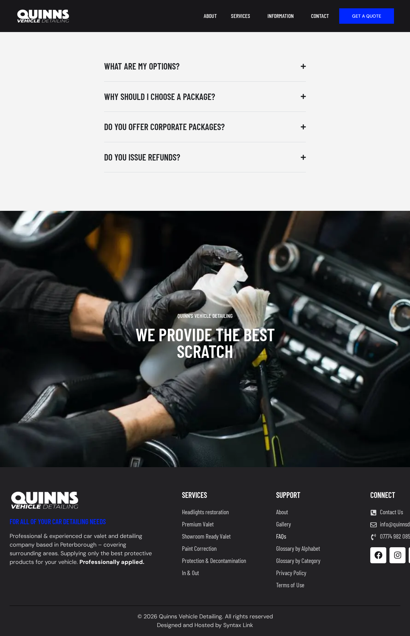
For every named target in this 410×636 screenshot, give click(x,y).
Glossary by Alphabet (298, 548)
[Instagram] (398, 555)
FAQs (281, 536)
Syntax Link (238, 625)
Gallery (283, 524)
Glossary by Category (298, 560)
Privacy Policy (291, 572)
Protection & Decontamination (214, 560)
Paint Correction (199, 548)
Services (240, 15)
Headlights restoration (205, 512)
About (210, 15)
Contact (320, 15)
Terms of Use (290, 585)
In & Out (190, 572)
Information (280, 15)
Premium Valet (198, 524)
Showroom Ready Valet (206, 536)
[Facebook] (378, 555)
